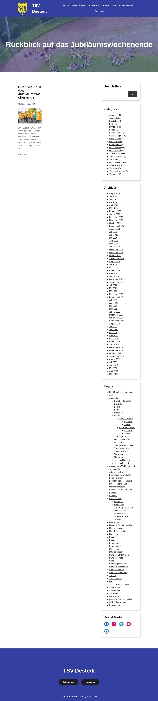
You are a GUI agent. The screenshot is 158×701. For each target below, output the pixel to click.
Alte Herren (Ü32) (127, 428)
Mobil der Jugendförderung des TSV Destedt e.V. (123, 445)
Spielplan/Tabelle (121, 584)
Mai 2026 (113, 202)
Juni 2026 (113, 199)
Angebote (113, 118)
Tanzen (112, 576)
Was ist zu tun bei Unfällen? (121, 599)
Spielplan (128, 422)
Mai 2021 (113, 306)
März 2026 (113, 208)
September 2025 (116, 226)
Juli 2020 (113, 327)
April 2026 (113, 205)
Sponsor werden (116, 570)
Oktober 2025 (115, 223)
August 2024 (114, 262)
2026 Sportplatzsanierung (120, 392)
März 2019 (113, 374)
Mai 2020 (113, 333)
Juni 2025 (113, 235)
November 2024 (116, 253)
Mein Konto (114, 549)
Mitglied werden (116, 552)
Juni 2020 (113, 330)
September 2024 (116, 259)
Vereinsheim (114, 165)
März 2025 (113, 244)
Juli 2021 (113, 300)
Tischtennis (119, 457)
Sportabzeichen (116, 156)
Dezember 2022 (116, 279)
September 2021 (116, 297)
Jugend (122, 436)
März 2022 (113, 291)
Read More (23, 154)
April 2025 (113, 241)
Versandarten (115, 590)
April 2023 (113, 273)
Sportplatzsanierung (118, 573)
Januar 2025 (114, 247)
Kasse (112, 537)
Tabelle (127, 425)
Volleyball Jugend (117, 171)
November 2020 (116, 318)
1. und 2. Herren (126, 419)
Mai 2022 (113, 288)
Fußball (112, 130)
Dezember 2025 (116, 217)
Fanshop (113, 493)
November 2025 (116, 220)
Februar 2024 (115, 270)
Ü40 (111, 581)
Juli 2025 (113, 232)
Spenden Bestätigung (118, 567)
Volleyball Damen (122, 460)
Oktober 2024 (115, 256)
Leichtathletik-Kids (122, 439)
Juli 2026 (113, 196)
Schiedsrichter (115, 153)
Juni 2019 (113, 365)
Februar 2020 (115, 341)
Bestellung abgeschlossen (120, 481)
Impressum (114, 534)
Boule (111, 124)
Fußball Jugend (116, 136)
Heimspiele (114, 522)
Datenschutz (69, 682)
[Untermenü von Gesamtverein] (85, 5)
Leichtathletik (115, 148)
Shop (111, 561)
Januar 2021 (114, 312)
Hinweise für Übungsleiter (120, 525)
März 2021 (113, 309)
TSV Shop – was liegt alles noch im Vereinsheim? (123, 510)
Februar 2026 (115, 211)
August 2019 (114, 359)
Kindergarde (114, 543)
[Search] (132, 94)
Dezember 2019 (116, 347)
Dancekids (114, 127)
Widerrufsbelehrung (118, 602)
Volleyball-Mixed (121, 463)
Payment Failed (116, 558)
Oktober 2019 (115, 353)
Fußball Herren (116, 133)
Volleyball (113, 168)
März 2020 (113, 338)
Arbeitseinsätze (116, 472)
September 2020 (116, 321)
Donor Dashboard (117, 487)
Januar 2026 (114, 214)
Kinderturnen (115, 145)
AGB (111, 395)
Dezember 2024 (116, 250)
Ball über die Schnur (123, 401)
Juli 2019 (113, 362)
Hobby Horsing (115, 142)
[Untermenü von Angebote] (98, 5)
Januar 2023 (114, 276)
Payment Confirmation (119, 555)
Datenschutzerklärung (118, 484)
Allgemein (113, 115)
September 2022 (116, 282)
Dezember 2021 (116, 294)
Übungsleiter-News (117, 162)
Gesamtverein (115, 139)
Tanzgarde (113, 159)
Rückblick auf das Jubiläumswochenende (29, 92)
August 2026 (114, 193)
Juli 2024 (113, 264)
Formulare (118, 502)
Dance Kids (119, 413)
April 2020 (113, 336)
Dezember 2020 (116, 315)
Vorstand (113, 174)
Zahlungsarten (115, 605)
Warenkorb (114, 596)
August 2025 (114, 229)
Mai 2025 (113, 238)
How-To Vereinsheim (118, 531)
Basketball (113, 121)
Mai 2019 (113, 368)
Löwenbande (115, 151)
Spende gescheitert (117, 564)
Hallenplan (119, 505)
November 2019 (116, 350)
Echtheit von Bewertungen (120, 490)
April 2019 (113, 371)
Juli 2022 (113, 285)
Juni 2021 (113, 303)
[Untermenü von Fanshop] (104, 11)
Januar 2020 (114, 344)
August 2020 (114, 324)
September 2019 (116, 356)
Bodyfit (117, 407)
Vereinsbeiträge (121, 516)
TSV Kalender (115, 579)
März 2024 (113, 267)
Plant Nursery (75, 696)
